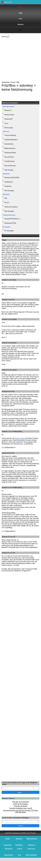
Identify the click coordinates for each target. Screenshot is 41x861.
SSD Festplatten (31, 855)
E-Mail (7, 838)
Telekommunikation (11, 207)
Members (20, 24)
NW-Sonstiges (9, 211)
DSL (18, 82)
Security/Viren (9, 157)
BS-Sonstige (8, 127)
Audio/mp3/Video (10, 152)
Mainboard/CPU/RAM (11, 177)
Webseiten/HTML (10, 223)
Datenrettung (8, 855)
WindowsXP (8, 119)
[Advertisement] (19, 59)
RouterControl (19, 438)
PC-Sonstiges (9, 231)
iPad (19, 855)
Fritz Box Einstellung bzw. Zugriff (20, 808)
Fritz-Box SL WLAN (20, 806)
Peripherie (7, 186)
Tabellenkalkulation (10, 139)
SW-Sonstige (8, 170)
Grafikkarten (8, 182)
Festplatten (19, 845)
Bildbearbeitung (9, 148)
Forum (20, 7)
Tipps (20, 13)
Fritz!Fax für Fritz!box (20, 804)
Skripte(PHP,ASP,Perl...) (12, 219)
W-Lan (6, 202)
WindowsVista (9, 114)
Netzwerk (19, 838)
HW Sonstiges (9, 190)
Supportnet (5, 82)
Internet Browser (10, 165)
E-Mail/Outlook (9, 161)
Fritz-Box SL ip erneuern (20, 802)
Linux (6, 123)
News (20, 18)
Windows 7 (8, 110)
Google (19, 848)
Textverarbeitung (10, 135)
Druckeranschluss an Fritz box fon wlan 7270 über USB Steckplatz (20, 811)
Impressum (31, 848)
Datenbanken (9, 144)
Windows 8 (8, 848)
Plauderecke (8, 235)
